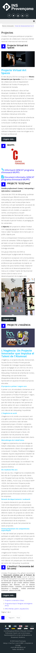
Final (18, 618)
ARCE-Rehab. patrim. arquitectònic (17, 609)
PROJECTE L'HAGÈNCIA (18, 324)
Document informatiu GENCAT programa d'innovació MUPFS (17, 178)
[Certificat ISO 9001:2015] (20, 626)
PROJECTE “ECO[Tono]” (19, 183)
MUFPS (10, 144)
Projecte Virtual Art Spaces (17, 46)
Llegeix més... (9, 139)
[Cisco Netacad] (32, 626)
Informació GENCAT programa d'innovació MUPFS (17, 171)
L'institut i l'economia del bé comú (20, 567)
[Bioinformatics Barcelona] (5, 626)
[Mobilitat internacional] (14, 626)
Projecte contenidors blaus (14, 600)
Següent (11, 618)
